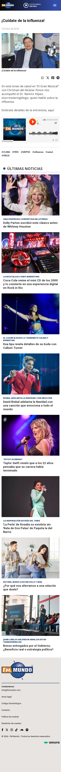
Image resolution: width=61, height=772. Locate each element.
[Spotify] (27, 729)
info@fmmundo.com (11, 690)
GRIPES (26, 152)
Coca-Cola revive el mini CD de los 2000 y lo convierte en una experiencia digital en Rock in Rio (30, 284)
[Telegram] (57, 78)
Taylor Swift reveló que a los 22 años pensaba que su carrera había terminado (28, 466)
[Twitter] (47, 78)
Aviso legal (7, 697)
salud (50, 152)
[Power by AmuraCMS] (51, 742)
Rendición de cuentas (11, 723)
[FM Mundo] (8, 5)
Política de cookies (10, 717)
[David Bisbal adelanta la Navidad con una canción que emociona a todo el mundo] (30, 373)
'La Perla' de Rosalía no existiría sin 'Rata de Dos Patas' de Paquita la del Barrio (27, 528)
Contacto (6, 710)
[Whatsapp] (42, 78)
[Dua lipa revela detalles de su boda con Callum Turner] (30, 313)
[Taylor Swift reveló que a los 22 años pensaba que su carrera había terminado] (30, 435)
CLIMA (6, 152)
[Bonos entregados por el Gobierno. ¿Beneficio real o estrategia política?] (30, 615)
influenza (38, 152)
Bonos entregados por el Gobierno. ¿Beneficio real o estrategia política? (28, 647)
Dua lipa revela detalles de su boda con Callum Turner (29, 346)
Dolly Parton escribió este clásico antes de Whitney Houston (30, 224)
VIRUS (6, 155)
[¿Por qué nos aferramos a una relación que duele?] (30, 558)
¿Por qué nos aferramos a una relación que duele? (29, 587)
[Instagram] (11, 729)
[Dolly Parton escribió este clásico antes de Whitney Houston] (30, 194)
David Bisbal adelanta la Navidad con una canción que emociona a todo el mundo (28, 405)
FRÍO (16, 152)
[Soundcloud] (21, 729)
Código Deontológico (11, 703)
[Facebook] (52, 78)
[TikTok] (16, 729)
